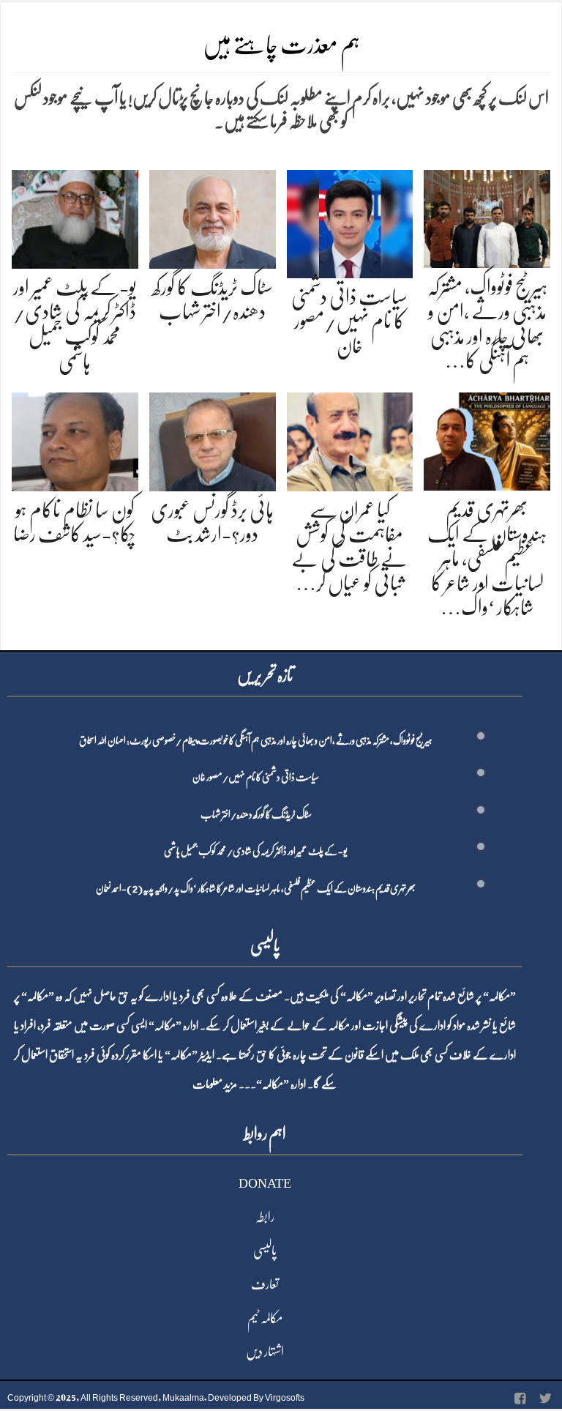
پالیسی (265, 1251)
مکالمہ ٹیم (264, 1318)
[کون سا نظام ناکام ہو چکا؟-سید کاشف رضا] (75, 439)
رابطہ (264, 1217)
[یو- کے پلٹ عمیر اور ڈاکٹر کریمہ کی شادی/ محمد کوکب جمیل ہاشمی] (75, 216)
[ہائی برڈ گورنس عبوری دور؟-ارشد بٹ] (212, 439)
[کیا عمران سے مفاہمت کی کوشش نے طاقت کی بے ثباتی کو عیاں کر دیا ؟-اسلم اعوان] (350, 439)
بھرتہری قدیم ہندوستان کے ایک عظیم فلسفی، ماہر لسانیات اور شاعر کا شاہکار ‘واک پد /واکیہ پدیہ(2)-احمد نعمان (256, 888)
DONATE (265, 1183)
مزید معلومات (214, 1084)
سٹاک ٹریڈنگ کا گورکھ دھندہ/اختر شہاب (256, 814)
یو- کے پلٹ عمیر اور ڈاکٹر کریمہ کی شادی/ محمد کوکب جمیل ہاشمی (256, 850)
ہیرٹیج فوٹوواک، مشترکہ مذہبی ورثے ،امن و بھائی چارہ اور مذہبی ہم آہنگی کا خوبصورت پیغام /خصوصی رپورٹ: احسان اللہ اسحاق (255, 740)
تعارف (265, 1284)
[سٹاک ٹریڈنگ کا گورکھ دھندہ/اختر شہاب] (212, 216)
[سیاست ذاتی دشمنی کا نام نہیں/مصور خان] (350, 221)
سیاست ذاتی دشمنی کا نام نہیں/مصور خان (349, 321)
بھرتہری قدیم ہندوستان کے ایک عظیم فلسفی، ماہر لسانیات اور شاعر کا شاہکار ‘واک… (487, 559)
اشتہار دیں (265, 1352)
